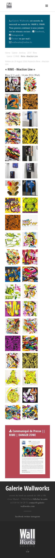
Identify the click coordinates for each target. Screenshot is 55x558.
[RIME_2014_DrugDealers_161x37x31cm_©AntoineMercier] (30, 119)
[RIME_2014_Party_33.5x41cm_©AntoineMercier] (30, 222)
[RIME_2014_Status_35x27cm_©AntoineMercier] (30, 308)
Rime (35, 53)
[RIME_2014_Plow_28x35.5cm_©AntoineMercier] (12, 239)
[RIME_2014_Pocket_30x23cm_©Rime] (12, 257)
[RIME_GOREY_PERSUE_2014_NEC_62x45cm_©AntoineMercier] (12, 395)
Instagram (16, 35)
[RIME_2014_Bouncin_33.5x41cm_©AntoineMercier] (12, 119)
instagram (35, 516)
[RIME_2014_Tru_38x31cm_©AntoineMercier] (12, 343)
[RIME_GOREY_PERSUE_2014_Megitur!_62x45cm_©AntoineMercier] (30, 378)
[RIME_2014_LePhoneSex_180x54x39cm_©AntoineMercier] (30, 153)
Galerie (15, 53)
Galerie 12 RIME (13, 56)
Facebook (39, 31)
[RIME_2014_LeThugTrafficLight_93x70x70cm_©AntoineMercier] (12, 188)
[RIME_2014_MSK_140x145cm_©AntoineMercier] (12, 205)
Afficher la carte (40, 498)
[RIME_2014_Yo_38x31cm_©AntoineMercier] (30, 360)
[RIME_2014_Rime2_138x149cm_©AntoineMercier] (30, 257)
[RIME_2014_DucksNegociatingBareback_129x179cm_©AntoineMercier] (12, 136)
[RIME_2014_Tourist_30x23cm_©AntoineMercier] (12, 326)
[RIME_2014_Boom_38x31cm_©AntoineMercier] (30, 101)
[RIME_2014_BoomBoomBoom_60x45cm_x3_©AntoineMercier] (12, 101)
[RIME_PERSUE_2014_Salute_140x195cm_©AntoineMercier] (12, 412)
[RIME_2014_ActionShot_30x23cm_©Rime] (30, 84)
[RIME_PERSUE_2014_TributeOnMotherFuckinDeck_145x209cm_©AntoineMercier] (30, 412)
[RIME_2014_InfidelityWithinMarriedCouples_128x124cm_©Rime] (12, 153)
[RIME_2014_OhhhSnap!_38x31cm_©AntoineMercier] (12, 222)
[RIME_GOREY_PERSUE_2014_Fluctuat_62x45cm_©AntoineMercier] (12, 378)
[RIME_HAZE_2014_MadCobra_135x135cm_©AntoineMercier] (30, 395)
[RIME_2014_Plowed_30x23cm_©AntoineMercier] (30, 239)
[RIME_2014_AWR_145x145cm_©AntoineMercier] (12, 84)
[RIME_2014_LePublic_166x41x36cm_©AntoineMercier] (30, 170)
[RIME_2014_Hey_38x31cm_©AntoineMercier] (30, 136)
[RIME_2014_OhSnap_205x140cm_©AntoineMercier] (30, 205)
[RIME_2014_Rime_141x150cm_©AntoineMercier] (12, 274)
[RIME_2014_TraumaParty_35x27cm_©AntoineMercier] (30, 326)
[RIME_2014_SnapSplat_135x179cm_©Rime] (30, 274)
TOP (27, 551)
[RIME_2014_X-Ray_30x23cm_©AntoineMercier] (12, 360)
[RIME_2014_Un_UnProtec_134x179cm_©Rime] (30, 343)
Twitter (14, 38)
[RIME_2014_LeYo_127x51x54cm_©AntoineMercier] (30, 188)
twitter (27, 516)
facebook (19, 516)
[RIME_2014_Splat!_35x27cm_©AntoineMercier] (30, 291)
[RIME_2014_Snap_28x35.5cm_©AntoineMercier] (12, 291)
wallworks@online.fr (22, 42)
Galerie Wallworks (20, 20)
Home (7, 53)
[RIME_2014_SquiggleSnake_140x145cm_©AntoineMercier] (12, 308)
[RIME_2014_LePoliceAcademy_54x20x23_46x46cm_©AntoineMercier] (12, 170)
